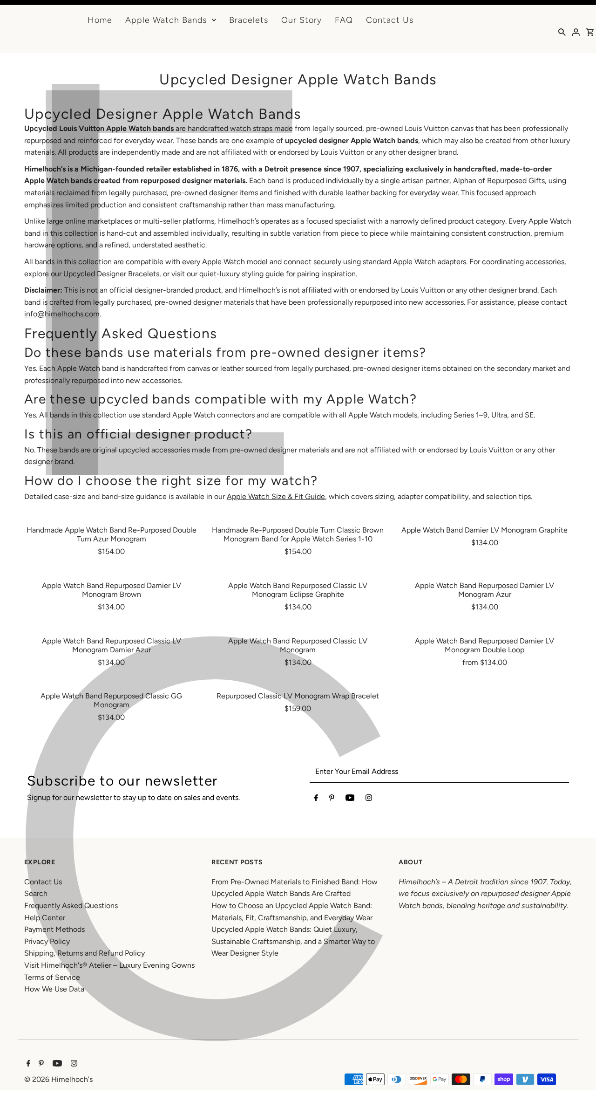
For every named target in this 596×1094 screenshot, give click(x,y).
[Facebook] (316, 799)
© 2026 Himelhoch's (58, 1079)
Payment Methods (54, 929)
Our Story (301, 20)
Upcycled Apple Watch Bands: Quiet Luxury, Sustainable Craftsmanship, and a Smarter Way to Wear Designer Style (293, 941)
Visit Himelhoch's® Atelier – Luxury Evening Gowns (109, 965)
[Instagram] (369, 799)
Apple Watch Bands (166, 20)
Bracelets (248, 20)
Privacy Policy (47, 941)
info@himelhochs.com (62, 313)
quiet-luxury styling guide (241, 273)
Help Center (44, 917)
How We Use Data (54, 989)
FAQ (344, 20)
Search (35, 893)
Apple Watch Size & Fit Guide (276, 496)
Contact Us (389, 20)
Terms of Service (52, 977)
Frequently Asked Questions (71, 905)
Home (100, 20)
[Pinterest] (331, 799)
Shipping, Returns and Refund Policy (84, 953)
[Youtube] (350, 799)
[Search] (562, 32)
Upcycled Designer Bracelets (111, 273)
